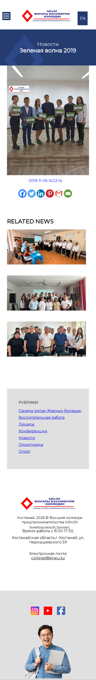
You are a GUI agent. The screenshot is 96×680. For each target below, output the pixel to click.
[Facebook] (22, 193)
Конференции (33, 431)
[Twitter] (31, 193)
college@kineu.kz (48, 558)
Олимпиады (31, 444)
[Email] (68, 193)
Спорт (24, 451)
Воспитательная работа (42, 417)
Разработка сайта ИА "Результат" (49, 526)
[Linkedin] (41, 193)
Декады (26, 424)
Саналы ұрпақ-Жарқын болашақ (50, 411)
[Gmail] (59, 193)
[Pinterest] (50, 193)
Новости (27, 438)
